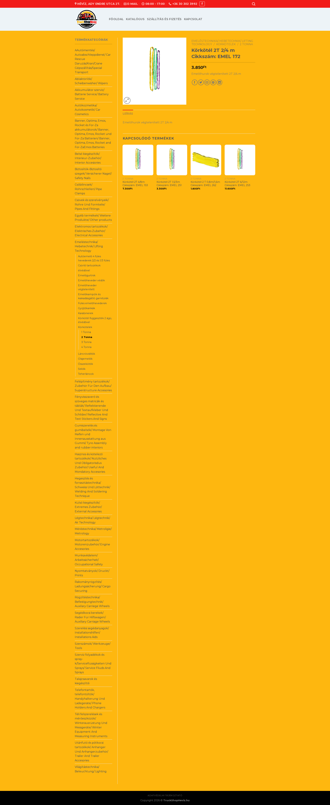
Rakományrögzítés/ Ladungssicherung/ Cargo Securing (93, 586)
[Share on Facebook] (194, 82)
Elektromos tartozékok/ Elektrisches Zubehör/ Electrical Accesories (91, 231)
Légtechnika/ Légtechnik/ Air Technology (92, 520)
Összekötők (85, 363)
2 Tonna (86, 337)
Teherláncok (86, 373)
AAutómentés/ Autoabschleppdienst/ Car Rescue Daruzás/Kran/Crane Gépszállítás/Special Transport (93, 61)
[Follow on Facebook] (202, 3)
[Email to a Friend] (207, 82)
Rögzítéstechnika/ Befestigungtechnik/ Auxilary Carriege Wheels (92, 602)
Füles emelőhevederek (92, 303)
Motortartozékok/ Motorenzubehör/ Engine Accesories (92, 544)
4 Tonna (86, 347)
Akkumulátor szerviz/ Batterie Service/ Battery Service (92, 94)
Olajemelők (85, 358)
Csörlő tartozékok (89, 265)
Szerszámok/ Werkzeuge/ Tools (92, 646)
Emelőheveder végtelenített (87, 287)
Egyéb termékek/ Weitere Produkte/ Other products (93, 218)
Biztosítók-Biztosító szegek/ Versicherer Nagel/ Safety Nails (93, 174)
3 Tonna (86, 342)
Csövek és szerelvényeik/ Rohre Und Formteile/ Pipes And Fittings (92, 204)
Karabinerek (85, 313)
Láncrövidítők (86, 353)
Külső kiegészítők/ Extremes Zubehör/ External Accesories (88, 507)
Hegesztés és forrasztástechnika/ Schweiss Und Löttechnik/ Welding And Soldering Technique (92, 487)
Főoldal (116, 19)
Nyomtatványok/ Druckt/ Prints (92, 573)
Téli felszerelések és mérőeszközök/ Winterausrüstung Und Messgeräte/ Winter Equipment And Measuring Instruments (91, 725)
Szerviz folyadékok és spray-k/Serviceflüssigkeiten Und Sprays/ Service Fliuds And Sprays (93, 663)
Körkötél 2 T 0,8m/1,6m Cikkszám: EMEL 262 (205, 183)
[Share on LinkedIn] (219, 82)
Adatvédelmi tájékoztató (165, 795)
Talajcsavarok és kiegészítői (86, 681)
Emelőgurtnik (86, 275)
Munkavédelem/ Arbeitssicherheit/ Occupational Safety (89, 560)
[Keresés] (253, 4)
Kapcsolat (193, 19)
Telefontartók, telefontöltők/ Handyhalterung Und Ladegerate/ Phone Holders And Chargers (90, 698)
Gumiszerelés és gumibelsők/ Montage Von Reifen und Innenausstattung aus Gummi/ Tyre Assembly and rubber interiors (93, 436)
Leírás (128, 113)
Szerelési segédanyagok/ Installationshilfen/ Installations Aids (92, 633)
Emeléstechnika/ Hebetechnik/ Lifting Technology (89, 246)
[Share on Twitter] (201, 82)
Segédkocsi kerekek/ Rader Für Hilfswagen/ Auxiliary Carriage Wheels (92, 617)
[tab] (128, 114)
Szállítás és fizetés (164, 19)
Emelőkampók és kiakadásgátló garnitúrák (93, 296)
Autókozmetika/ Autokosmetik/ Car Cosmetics (87, 110)
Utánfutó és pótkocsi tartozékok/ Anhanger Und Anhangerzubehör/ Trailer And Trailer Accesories (91, 751)
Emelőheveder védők (91, 280)
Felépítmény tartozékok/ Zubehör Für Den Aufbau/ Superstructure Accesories (93, 386)
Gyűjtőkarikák (86, 308)
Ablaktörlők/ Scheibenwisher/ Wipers (91, 81)
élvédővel (84, 270)
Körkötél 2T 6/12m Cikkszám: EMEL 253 (237, 183)
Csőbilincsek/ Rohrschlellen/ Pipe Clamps (88, 189)
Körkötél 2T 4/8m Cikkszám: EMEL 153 (135, 183)
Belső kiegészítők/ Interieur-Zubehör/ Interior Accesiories (88, 158)
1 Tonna (86, 332)
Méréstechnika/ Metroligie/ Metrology (93, 531)
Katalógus (135, 19)
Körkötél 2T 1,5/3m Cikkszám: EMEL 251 (169, 183)
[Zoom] (127, 100)
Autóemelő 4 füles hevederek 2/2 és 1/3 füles (94, 258)
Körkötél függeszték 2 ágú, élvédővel (95, 320)
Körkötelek (85, 327)
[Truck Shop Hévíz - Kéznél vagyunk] (89, 19)
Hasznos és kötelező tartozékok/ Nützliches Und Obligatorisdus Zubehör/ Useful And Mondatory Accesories (90, 463)
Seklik (81, 368)
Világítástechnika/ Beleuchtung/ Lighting (91, 769)
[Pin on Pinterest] (213, 82)
